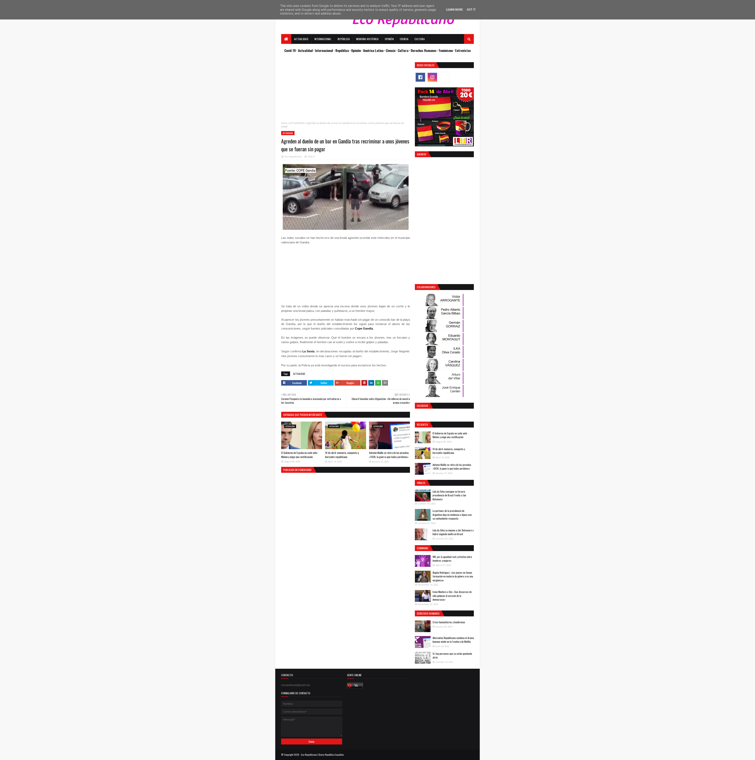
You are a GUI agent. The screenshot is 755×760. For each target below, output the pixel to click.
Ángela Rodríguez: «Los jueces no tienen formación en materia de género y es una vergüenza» (453, 576)
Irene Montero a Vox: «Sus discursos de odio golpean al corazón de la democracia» (452, 595)
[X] (444, 77)
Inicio (284, 123)
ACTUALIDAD (296, 123)
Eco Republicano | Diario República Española (322, 754)
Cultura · (404, 50)
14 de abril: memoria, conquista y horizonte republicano (342, 455)
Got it (471, 9)
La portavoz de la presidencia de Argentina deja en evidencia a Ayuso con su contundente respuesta (452, 514)
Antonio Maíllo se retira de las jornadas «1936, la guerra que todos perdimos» (389, 455)
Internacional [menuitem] (322, 39)
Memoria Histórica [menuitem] (367, 39)
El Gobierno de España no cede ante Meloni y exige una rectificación (299, 455)
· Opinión (356, 50)
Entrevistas (463, 50)
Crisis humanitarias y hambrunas (449, 622)
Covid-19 (290, 50)
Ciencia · (392, 50)
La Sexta (308, 351)
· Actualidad (304, 50)
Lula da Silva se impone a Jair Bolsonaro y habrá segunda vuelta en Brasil (453, 532)
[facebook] (420, 77)
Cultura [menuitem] (419, 39)
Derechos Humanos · (425, 50)
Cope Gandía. (364, 328)
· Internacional (323, 50)
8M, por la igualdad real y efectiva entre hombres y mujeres (452, 559)
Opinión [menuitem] (389, 39)
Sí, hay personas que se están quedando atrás (452, 655)
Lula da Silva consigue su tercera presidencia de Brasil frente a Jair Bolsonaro (449, 495)
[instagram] (432, 77)
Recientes (422, 424)
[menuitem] (286, 39)
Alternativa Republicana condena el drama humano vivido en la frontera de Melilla (453, 640)
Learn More (454, 9)
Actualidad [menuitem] (301, 39)
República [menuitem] (344, 39)
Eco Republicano (293, 156)
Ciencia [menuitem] (404, 39)
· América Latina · (374, 50)
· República (342, 50)
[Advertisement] (345, 89)
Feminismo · (447, 50)
